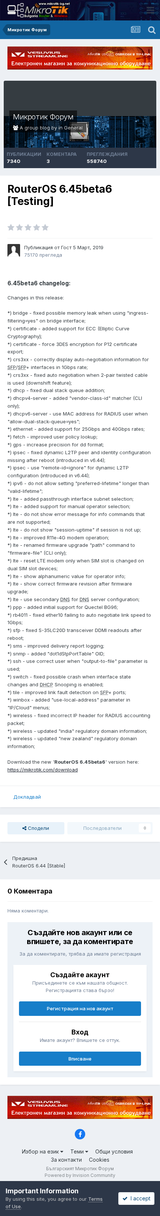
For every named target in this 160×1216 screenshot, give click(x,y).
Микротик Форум (43, 116)
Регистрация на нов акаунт (80, 1008)
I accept (139, 1198)
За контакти (66, 1159)
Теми (77, 1151)
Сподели (37, 828)
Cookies (99, 1159)
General (73, 128)
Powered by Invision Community (80, 1175)
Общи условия (114, 1151)
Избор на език (41, 1151)
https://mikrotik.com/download (42, 770)
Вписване (80, 1059)
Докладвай (27, 797)
